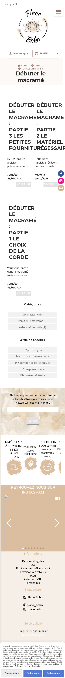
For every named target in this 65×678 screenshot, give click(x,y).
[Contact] (61, 188)
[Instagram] (61, 181)
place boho (35, 609)
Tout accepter (54, 673)
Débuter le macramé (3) (32, 321)
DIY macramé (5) (32, 314)
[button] (8, 523)
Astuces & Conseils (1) (32, 327)
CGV (33, 564)
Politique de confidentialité (33, 568)
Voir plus (23, 184)
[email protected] (33, 634)
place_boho (33, 605)
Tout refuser (33, 673)
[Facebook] (61, 173)
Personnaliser (12, 673)
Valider (33, 420)
